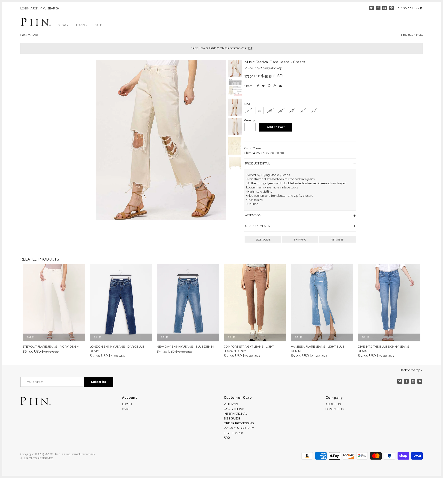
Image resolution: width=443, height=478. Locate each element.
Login (24, 8)
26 (270, 110)
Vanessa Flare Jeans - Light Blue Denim (317, 348)
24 (248, 110)
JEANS (80, 25)
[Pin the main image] (269, 86)
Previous (407, 34)
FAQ (227, 437)
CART (126, 409)
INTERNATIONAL (235, 413)
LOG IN (127, 404)
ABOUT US (333, 404)
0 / (408, 8)
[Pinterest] (391, 8)
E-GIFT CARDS (234, 433)
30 (314, 110)
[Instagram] (384, 8)
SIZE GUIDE (262, 239)
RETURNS (337, 239)
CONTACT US (335, 409)
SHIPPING (300, 239)
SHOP (62, 25)
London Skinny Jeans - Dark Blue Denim (117, 348)
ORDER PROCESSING (239, 423)
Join (36, 8)
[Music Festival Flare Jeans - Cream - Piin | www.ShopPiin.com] (161, 140)
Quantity (249, 120)
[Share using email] (281, 86)
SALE (98, 25)
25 (259, 110)
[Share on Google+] (275, 86)
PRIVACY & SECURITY (239, 428)
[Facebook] (378, 8)
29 (303, 110)
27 (281, 110)
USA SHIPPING (234, 409)
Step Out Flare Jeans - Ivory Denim (51, 346)
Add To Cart (276, 127)
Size (247, 104)
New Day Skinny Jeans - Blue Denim (185, 346)
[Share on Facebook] (258, 86)
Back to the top (410, 370)
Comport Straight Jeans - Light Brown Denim (249, 348)
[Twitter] (371, 8)
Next (419, 34)
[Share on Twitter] (264, 86)
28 (292, 110)
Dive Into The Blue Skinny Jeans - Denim (384, 348)
